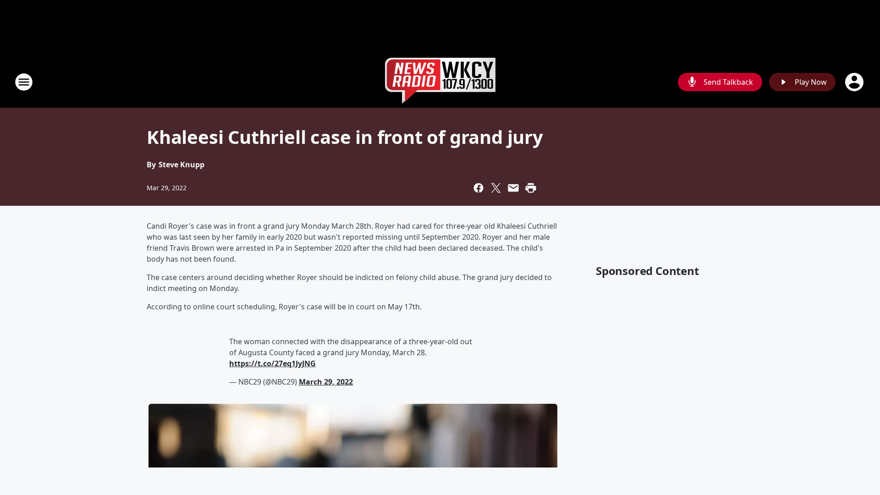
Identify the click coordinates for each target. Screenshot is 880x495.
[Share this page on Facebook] (478, 188)
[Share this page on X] (496, 188)
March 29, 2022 (326, 382)
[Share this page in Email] (513, 188)
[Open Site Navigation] (24, 82)
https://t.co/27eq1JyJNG (272, 363)
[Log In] (855, 82)
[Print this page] (530, 188)
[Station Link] (440, 82)
